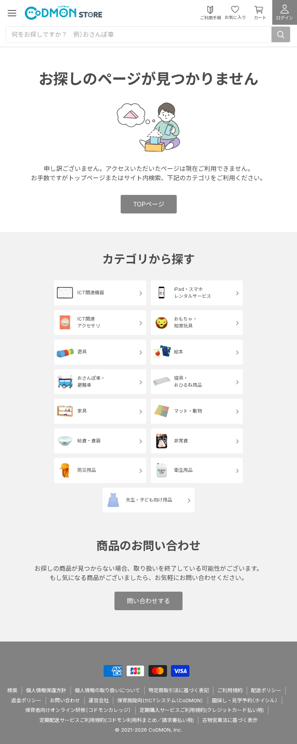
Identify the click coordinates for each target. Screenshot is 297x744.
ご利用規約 (229, 690)
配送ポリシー (266, 690)
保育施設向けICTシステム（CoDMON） (160, 700)
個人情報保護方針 (46, 690)
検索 (12, 690)
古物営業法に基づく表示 (230, 720)
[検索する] (280, 34)
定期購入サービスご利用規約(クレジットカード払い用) (202, 710)
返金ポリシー (26, 700)
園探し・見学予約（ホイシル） (245, 700)
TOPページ (148, 204)
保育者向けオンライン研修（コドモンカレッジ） (78, 710)
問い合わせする (148, 601)
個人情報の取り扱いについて (107, 690)
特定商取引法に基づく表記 (178, 690)
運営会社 (99, 700)
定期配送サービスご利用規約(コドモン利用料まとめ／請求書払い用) (116, 720)
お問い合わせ (65, 700)
